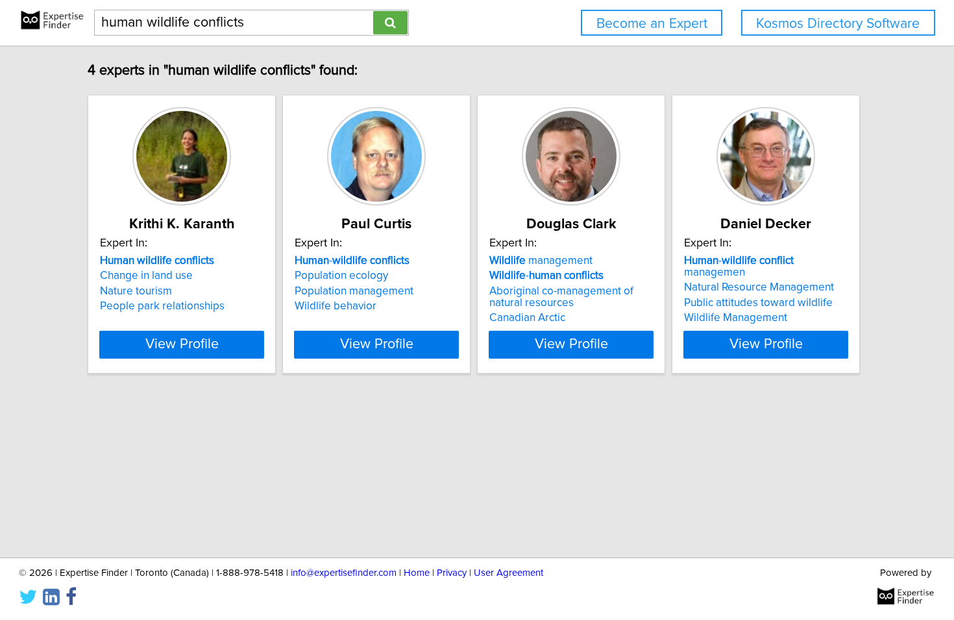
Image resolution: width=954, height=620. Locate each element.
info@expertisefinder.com (344, 573)
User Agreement (508, 573)
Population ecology (341, 275)
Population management (354, 291)
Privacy (452, 573)
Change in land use (146, 275)
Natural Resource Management (759, 287)
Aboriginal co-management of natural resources (561, 297)
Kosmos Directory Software (838, 23)
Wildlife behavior (335, 306)
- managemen (739, 266)
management (541, 261)
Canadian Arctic (527, 318)
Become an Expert (651, 23)
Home (417, 573)
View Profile (182, 344)
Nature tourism (136, 291)
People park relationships (162, 306)
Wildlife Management (735, 318)
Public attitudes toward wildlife (758, 303)
